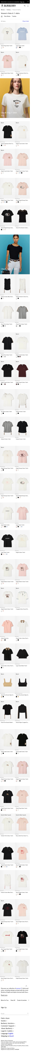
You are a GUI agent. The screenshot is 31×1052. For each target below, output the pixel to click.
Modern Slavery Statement (7, 1040)
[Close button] (28, 2)
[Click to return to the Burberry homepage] (10, 5)
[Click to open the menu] (28, 6)
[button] (22, 2)
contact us (3, 1044)
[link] (3, 10)
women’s (18, 959)
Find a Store (5, 1018)
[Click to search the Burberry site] (25, 6)
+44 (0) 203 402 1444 (19, 1043)
